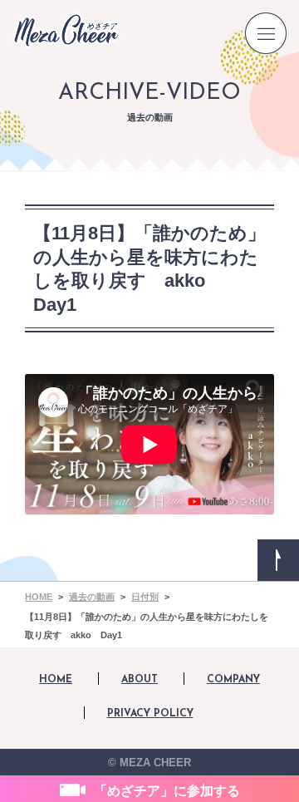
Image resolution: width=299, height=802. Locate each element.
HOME (55, 680)
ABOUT (139, 680)
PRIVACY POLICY (150, 714)
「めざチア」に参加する (167, 791)
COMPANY (233, 680)
